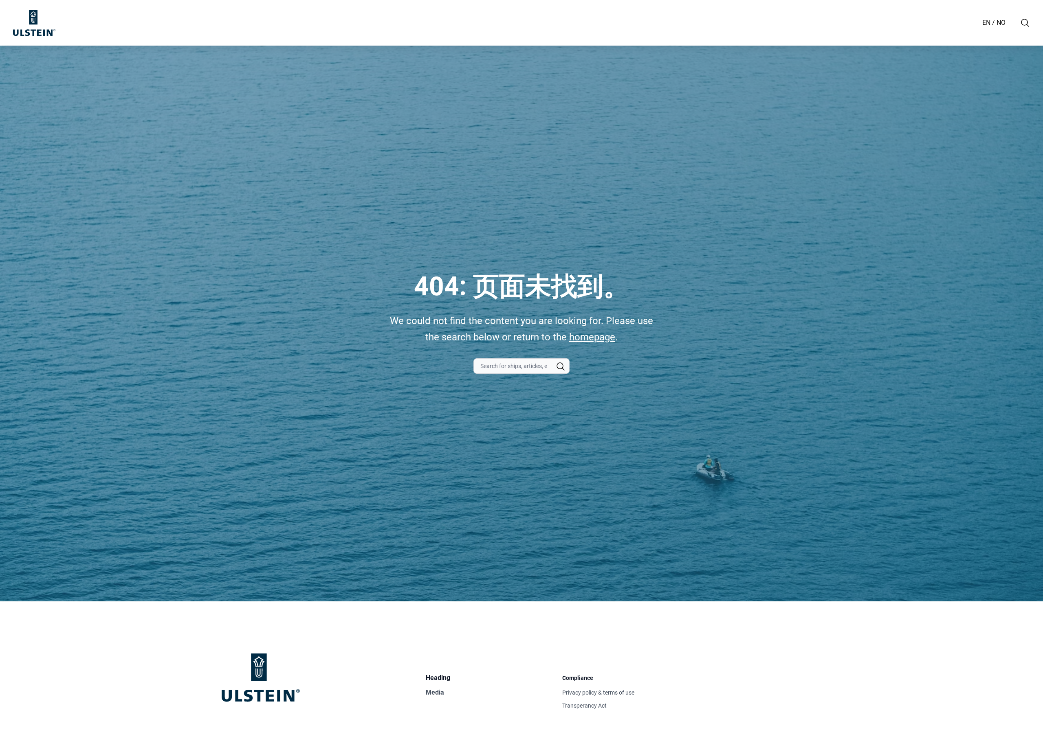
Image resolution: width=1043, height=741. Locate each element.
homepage (592, 337)
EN (986, 22)
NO (1001, 22)
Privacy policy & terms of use (598, 692)
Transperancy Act (584, 705)
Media (435, 692)
